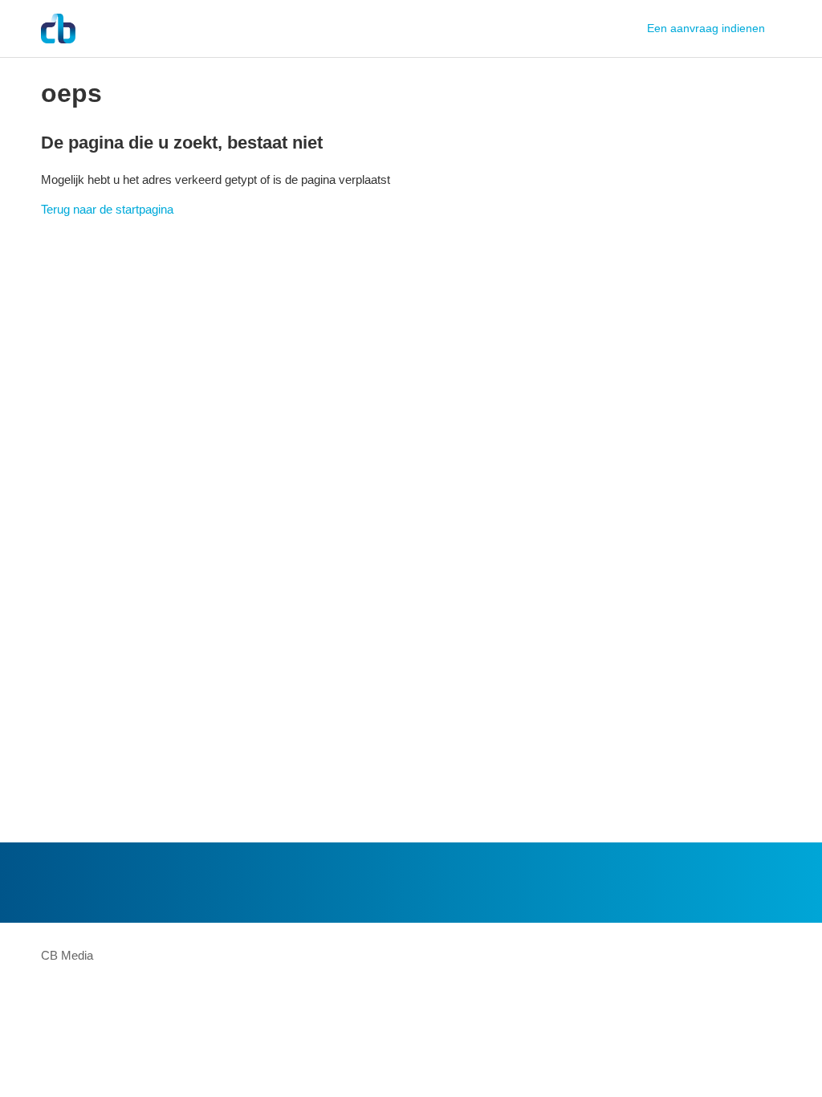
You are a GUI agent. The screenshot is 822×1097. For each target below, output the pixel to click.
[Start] (58, 28)
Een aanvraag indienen (706, 28)
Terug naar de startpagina (107, 209)
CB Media (67, 955)
